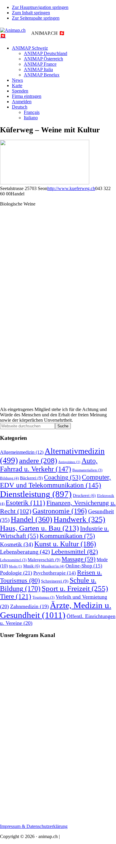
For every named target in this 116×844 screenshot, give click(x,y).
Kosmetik (16, 544)
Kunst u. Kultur (65, 544)
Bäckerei (31, 477)
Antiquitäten (69, 462)
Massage (78, 559)
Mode (15, 566)
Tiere (15, 596)
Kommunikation (67, 535)
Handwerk (79, 519)
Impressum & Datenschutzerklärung (34, 826)
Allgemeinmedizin (21, 452)
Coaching (62, 477)
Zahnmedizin (29, 606)
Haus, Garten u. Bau (39, 528)
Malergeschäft (44, 559)
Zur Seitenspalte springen (35, 18)
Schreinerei (54, 580)
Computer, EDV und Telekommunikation (55, 481)
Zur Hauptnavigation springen (40, 7)
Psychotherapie (54, 573)
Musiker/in (52, 566)
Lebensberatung (25, 551)
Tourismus (43, 597)
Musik (31, 566)
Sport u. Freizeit (75, 588)
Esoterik (25, 502)
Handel (31, 519)
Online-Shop (83, 566)
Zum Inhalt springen (31, 12)
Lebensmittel (74, 551)
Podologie (16, 573)
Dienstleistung (36, 494)
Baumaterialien (87, 470)
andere (38, 460)
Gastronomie (59, 511)
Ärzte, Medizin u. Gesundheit (55, 610)
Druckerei (84, 495)
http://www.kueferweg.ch (71, 188)
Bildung (9, 478)
